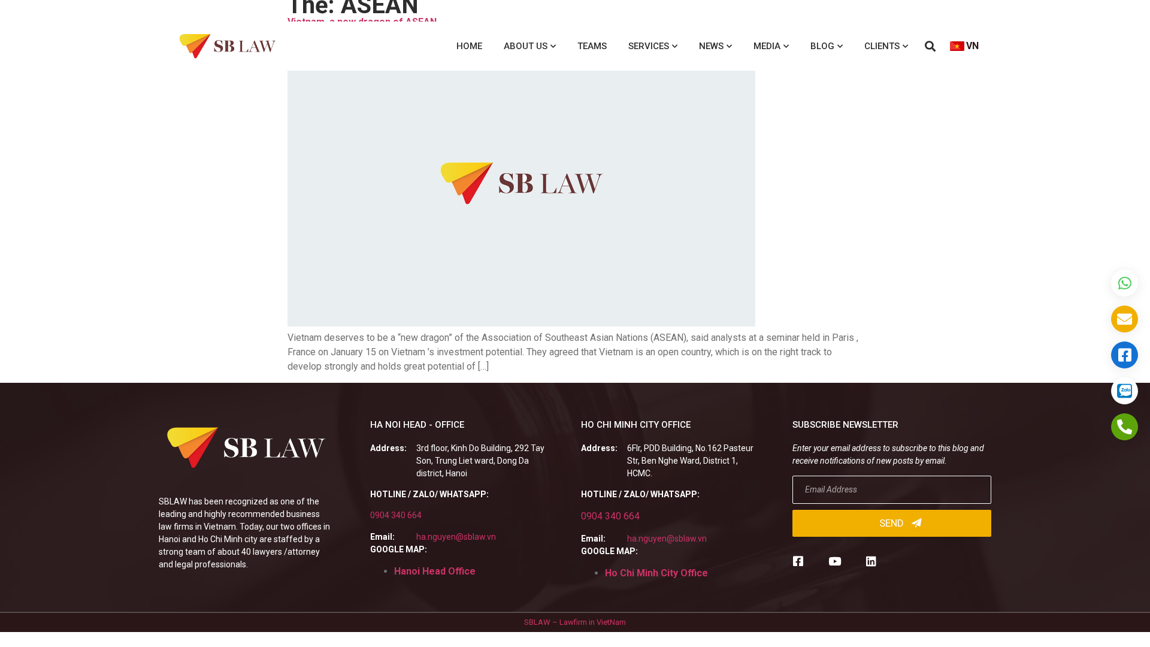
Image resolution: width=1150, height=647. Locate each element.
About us (525, 46)
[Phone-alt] (1124, 426)
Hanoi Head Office (435, 571)
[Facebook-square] (798, 561)
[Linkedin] (871, 561)
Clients (882, 46)
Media (766, 46)
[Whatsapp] (1124, 283)
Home (469, 46)
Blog (822, 46)
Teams (592, 46)
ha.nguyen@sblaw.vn (456, 537)
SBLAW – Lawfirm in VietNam (575, 622)
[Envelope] (1124, 319)
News (711, 46)
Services (648, 46)
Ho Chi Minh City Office (656, 573)
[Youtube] (834, 561)
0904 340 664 (396, 515)
